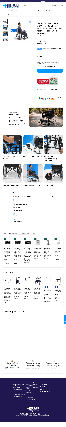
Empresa (28, 390)
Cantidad (39, 56)
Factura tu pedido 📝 (54, 10)
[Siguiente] (5, 42)
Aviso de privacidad (30, 394)
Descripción (16, 193)
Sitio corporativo (30, 397)
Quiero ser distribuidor (31, 399)
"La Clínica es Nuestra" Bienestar (22, 234)
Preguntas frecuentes (17, 389)
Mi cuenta (15, 400)
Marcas (26, 10)
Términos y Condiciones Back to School (32, 388)
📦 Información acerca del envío (22, 196)
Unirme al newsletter (17, 396)
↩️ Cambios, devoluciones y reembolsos (25, 200)
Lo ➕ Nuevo (33, 10)
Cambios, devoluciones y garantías (18, 385)
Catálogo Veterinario (17, 10)
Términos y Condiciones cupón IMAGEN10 (31, 385)
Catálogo (5, 10)
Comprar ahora (50, 71)
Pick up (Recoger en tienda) (19, 394)
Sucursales (28, 392)
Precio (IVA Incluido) (42, 41)
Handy (41, 35)
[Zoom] (20, 31)
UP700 (43, 1)
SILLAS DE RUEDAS (44, 38)
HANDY (11, 272)
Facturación (15, 392)
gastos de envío (49, 62)
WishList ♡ (15, 398)
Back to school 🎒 (42, 10)
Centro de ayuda (7, 14)
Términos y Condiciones (31, 395)
